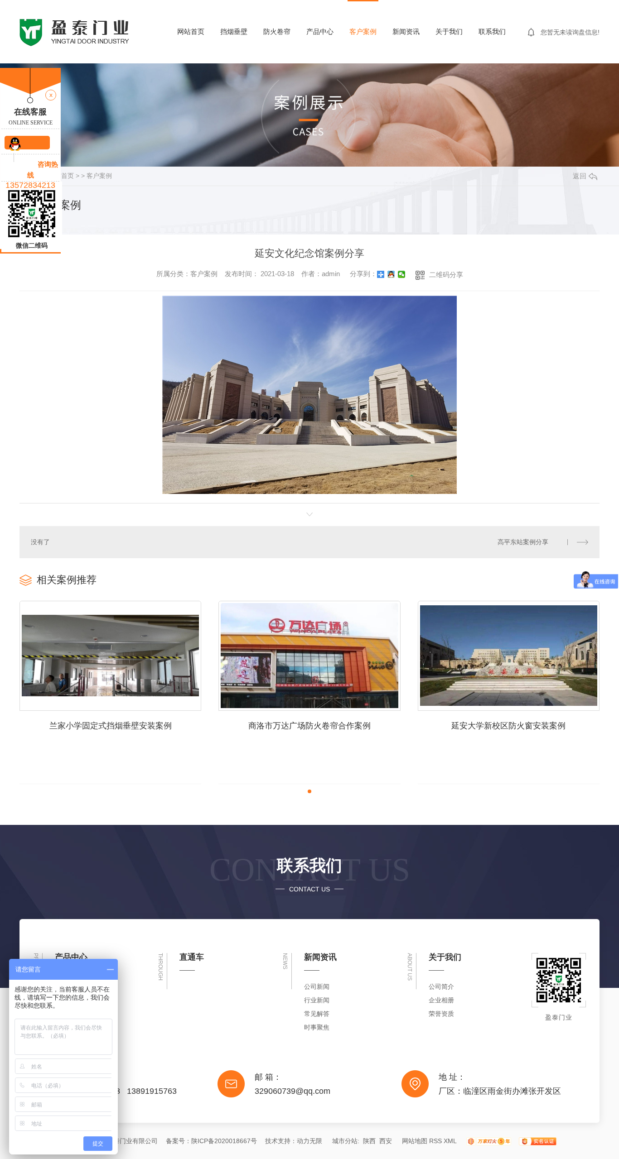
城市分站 (345, 1141)
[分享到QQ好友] (391, 274)
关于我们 (449, 31)
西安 (385, 1141)
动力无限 (309, 1141)
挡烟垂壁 (233, 31)
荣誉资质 (441, 1013)
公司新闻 (316, 986)
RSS (435, 1141)
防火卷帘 (276, 31)
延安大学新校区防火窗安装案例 (508, 725)
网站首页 (190, 31)
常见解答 (316, 1013)
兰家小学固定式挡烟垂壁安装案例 (110, 725)
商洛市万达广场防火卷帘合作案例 (309, 725)
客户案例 (363, 31)
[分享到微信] (402, 274)
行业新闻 (316, 1000)
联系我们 (492, 31)
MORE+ (588, 579)
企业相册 (441, 1000)
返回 (579, 176)
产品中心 (320, 31)
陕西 (369, 1141)
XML (450, 1141)
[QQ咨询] (27, 142)
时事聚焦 (316, 1027)
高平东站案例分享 (523, 542)
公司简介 (441, 986)
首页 (67, 175)
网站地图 (414, 1141)
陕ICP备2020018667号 (224, 1141)
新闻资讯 (406, 31)
